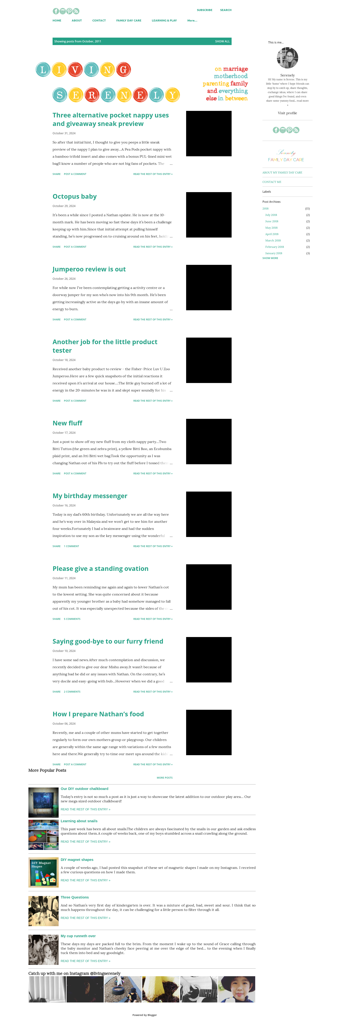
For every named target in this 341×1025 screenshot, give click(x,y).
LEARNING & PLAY (164, 20)
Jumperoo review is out (89, 269)
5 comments (72, 619)
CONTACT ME (271, 182)
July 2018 (271, 215)
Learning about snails (79, 821)
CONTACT (99, 20)
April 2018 (271, 234)
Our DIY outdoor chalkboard (84, 789)
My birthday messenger (90, 495)
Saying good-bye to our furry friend (108, 641)
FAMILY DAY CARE (128, 20)
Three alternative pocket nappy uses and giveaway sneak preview (111, 119)
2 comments (72, 691)
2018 (265, 208)
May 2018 (271, 227)
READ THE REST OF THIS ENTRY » (85, 841)
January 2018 (273, 253)
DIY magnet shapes (77, 860)
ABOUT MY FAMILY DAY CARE (282, 172)
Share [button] (57, 174)
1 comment (71, 546)
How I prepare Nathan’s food (98, 714)
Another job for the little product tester (105, 346)
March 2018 (273, 240)
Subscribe (204, 10)
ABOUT (77, 20)
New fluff (67, 423)
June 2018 (271, 221)
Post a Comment (75, 174)
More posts (165, 777)
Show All (222, 41)
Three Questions (75, 897)
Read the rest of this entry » (153, 174)
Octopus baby (75, 196)
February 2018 (274, 247)
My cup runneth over (78, 936)
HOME (57, 20)
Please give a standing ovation (101, 568)
